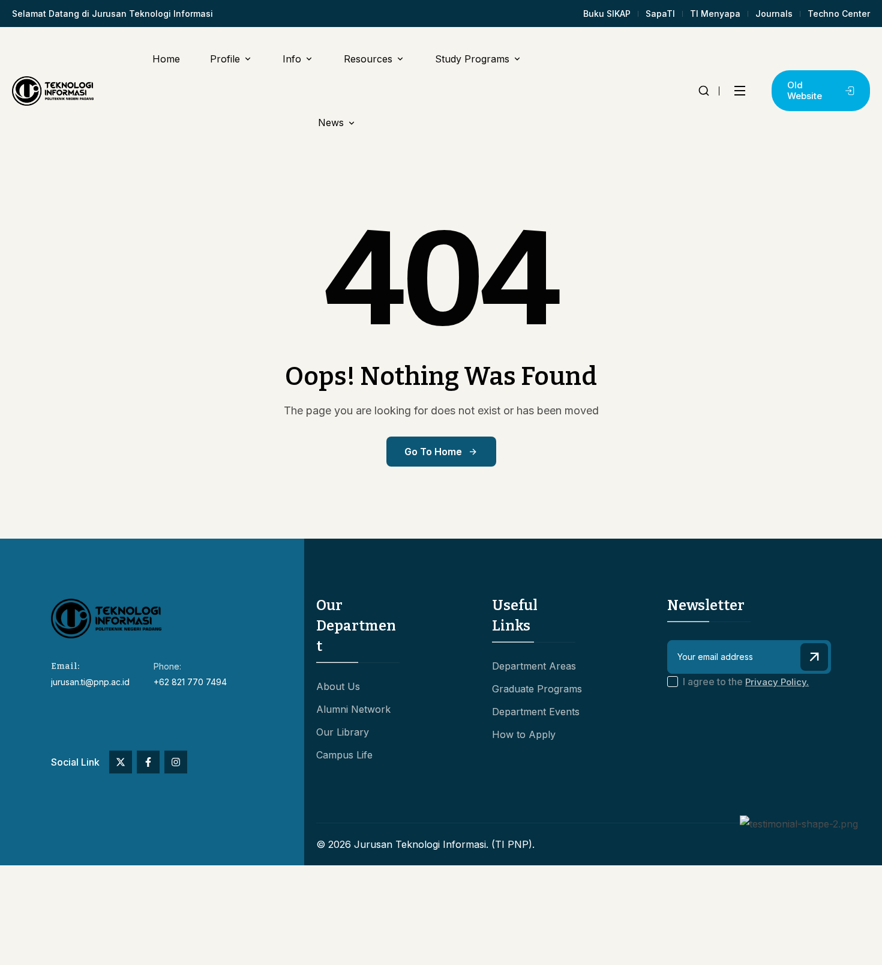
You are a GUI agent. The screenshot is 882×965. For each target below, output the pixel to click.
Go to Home (433, 452)
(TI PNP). (513, 844)
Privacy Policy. (777, 682)
